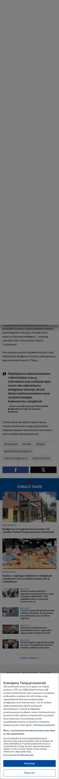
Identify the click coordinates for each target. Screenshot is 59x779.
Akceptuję (29, 763)
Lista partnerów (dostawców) (18, 755)
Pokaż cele (29, 772)
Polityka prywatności (44, 725)
